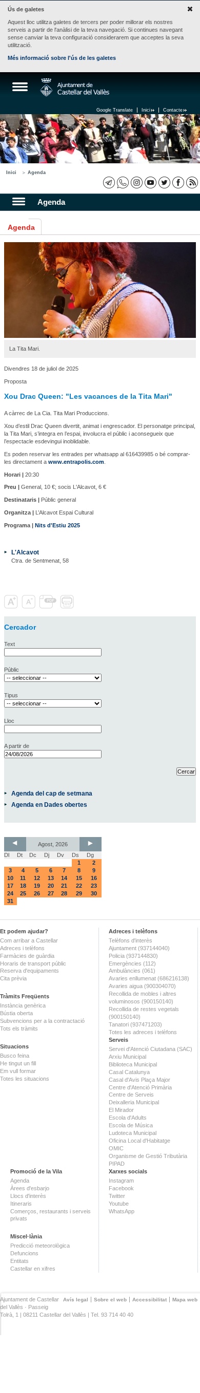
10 (10, 878)
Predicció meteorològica (40, 1245)
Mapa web (184, 1299)
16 (94, 878)
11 (23, 878)
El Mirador (121, 1110)
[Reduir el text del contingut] (29, 607)
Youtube (119, 1204)
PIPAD (117, 1164)
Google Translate (114, 110)
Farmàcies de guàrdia (27, 956)
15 (79, 878)
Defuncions (24, 1253)
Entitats (19, 1261)
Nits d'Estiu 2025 (57, 525)
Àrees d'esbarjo (29, 1188)
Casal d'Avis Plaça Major (139, 1080)
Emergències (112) (132, 963)
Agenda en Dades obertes (49, 804)
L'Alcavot (25, 552)
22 (79, 886)
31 (10, 901)
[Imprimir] (68, 607)
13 (51, 878)
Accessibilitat (149, 1299)
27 (51, 893)
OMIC (116, 1148)
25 (23, 893)
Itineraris (21, 1204)
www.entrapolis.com (76, 462)
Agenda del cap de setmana (51, 793)
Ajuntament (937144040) (139, 948)
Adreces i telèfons (22, 948)
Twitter (117, 1196)
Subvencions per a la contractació (42, 1021)
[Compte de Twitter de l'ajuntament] (164, 182)
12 (37, 878)
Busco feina (14, 1056)
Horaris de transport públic (33, 963)
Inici (146, 110)
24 (10, 893)
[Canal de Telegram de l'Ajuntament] (109, 182)
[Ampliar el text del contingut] (12, 607)
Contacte (173, 110)
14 (64, 878)
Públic (11, 670)
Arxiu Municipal (127, 1057)
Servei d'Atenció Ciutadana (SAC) (150, 1049)
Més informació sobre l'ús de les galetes (62, 58)
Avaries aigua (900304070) (142, 986)
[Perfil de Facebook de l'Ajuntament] (178, 182)
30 (94, 893)
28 (64, 893)
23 (94, 886)
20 (51, 886)
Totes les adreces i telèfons (143, 1032)
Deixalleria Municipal (134, 1102)
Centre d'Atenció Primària (140, 1087)
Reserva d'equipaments (29, 971)
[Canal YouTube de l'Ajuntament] (150, 182)
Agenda (37, 172)
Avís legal (75, 1299)
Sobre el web (110, 1299)
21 (64, 886)
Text (9, 644)
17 (10, 886)
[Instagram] (137, 182)
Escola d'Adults (128, 1118)
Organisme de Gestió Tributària (148, 1156)
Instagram (121, 1180)
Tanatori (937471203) (135, 1024)
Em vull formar (18, 1071)
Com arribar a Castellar (29, 940)
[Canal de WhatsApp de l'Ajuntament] (123, 182)
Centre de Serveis (131, 1094)
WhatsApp (121, 1211)
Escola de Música (131, 1125)
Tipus (11, 695)
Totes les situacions (24, 1079)
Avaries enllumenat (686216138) (149, 978)
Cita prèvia (13, 978)
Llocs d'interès (28, 1196)
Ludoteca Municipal (132, 1133)
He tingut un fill (18, 1063)
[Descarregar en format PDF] (48, 607)
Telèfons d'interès (130, 940)
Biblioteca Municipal (133, 1064)
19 (37, 886)
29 (79, 893)
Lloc (9, 721)
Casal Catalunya (129, 1072)
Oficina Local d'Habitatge (139, 1141)
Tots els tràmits (19, 1028)
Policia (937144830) (133, 956)
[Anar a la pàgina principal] (74, 87)
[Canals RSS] (192, 182)
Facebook (121, 1188)
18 (23, 886)
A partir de (16, 746)
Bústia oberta (16, 1013)
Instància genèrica (23, 1005)
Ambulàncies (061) (132, 971)
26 (37, 893)
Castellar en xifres (32, 1269)
